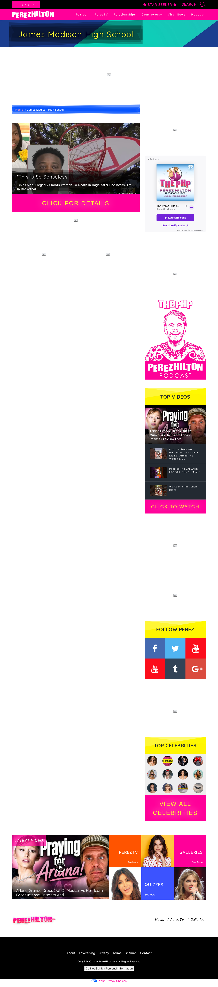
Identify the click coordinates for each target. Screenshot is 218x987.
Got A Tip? (26, 4)
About (70, 953)
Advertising (87, 953)
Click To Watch (175, 506)
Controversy (152, 14)
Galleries (197, 920)
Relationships (125, 14)
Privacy (103, 953)
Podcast (198, 14)
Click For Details (76, 203)
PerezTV (101, 14)
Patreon (82, 14)
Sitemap (131, 953)
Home (19, 109)
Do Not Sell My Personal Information (109, 968)
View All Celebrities (175, 808)
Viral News (177, 14)
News (159, 920)
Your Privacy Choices (113, 981)
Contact (146, 953)
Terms (116, 953)
